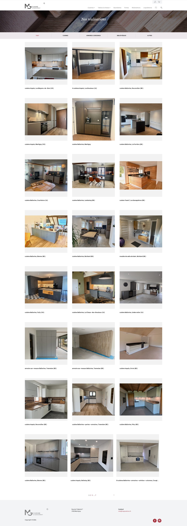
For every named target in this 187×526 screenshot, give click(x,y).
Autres (149, 35)
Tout (37, 35)
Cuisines (65, 35)
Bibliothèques (121, 35)
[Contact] (156, 7)
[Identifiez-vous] (155, 2)
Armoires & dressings (93, 35)
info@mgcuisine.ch (124, 511)
